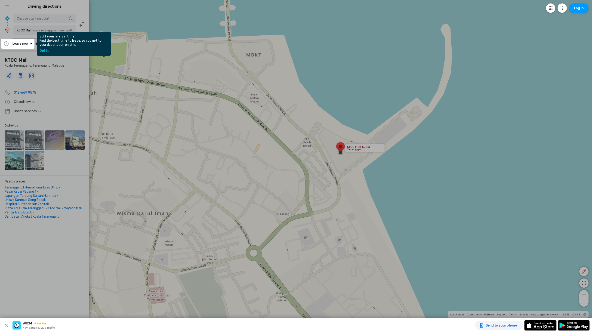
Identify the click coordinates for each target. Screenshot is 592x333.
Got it (44, 51)
